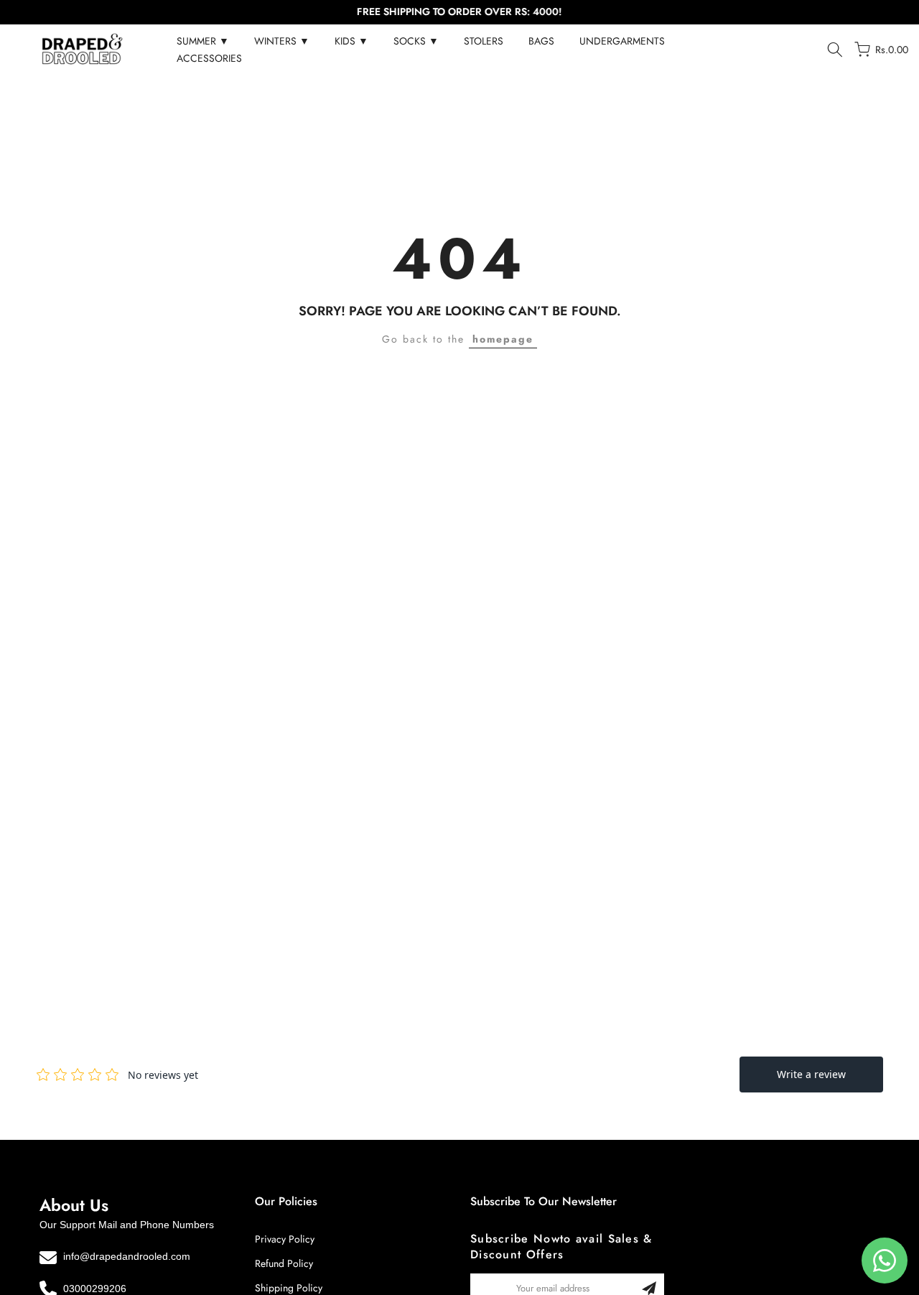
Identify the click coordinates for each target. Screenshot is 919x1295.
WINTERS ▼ (281, 41)
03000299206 (94, 1288)
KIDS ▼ (351, 41)
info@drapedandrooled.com (126, 1256)
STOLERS (483, 41)
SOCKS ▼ (416, 41)
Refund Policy (284, 1263)
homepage (502, 339)
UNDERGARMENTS (622, 41)
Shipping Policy (288, 1288)
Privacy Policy (284, 1239)
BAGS (541, 41)
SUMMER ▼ (203, 41)
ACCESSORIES (209, 58)
